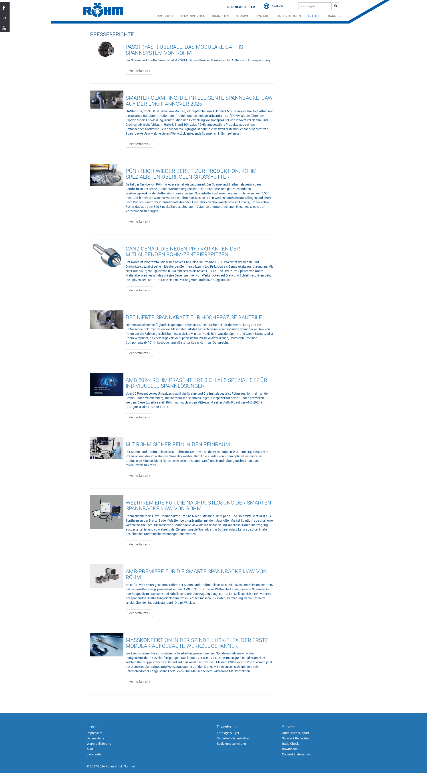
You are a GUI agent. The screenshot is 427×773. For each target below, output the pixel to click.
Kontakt (263, 16)
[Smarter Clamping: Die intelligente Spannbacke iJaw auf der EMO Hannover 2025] (106, 121)
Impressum (94, 733)
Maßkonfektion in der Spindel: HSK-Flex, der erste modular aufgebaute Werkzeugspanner (197, 643)
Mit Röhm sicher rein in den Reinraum (178, 444)
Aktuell (314, 16)
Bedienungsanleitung (231, 743)
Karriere (336, 16)
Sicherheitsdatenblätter (233, 738)
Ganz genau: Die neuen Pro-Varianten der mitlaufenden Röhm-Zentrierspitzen (183, 252)
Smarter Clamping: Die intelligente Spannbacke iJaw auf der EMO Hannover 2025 (199, 101)
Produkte (165, 16)
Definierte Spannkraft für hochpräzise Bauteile (194, 317)
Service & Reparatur (295, 738)
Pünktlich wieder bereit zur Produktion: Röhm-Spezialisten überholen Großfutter (192, 174)
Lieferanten (95, 754)
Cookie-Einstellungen (296, 754)
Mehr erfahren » (139, 71)
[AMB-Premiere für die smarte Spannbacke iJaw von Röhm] (106, 592)
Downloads (227, 727)
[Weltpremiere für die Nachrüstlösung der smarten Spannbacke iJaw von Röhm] (106, 524)
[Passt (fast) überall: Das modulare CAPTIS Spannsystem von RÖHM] (106, 59)
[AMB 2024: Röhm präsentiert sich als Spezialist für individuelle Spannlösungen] (106, 399)
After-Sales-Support (295, 733)
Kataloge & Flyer (228, 733)
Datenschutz (95, 738)
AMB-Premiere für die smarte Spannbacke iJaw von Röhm (196, 574)
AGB (90, 749)
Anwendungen (193, 16)
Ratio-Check (290, 743)
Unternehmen (289, 16)
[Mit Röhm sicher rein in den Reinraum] (106, 460)
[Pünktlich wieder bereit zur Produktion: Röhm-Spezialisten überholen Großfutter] (106, 197)
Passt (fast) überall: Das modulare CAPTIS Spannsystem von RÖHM (184, 50)
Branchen (220, 16)
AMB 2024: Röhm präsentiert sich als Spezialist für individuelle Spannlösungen (196, 383)
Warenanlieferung (99, 743)
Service (242, 16)
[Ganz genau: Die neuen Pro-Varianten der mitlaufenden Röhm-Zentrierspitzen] (106, 270)
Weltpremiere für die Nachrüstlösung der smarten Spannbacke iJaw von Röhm (198, 506)
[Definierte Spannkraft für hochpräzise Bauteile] (106, 335)
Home (92, 727)
